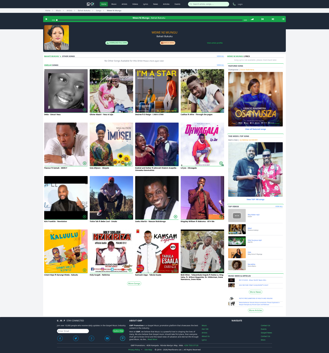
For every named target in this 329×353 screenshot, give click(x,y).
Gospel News (266, 332)
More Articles (255, 310)
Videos (135, 4)
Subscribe (118, 330)
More (263, 340)
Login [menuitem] (240, 4)
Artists (124, 4)
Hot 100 (205, 329)
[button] (252, 19)
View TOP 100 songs (255, 199)
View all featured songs (255, 129)
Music (114, 4)
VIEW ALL (220, 56)
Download (274, 123)
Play (233, 123)
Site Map (148, 349)
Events (177, 4)
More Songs (134, 283)
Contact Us (265, 325)
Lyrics (145, 4)
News (155, 4)
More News (255, 292)
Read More (152, 339)
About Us (206, 336)
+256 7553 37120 (191, 345)
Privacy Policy (134, 349)
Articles (166, 4)
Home (103, 4)
